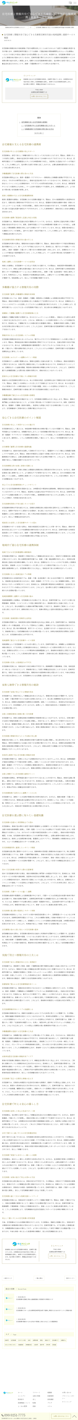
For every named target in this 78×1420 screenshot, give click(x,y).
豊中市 (42, 1344)
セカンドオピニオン (10, 1344)
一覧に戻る (39, 1278)
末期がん (63, 1340)
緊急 (41, 1340)
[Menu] (75, 3)
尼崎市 (7, 1340)
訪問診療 (35, 1340)
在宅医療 (13, 1340)
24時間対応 (29, 1344)
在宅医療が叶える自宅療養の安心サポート (39, 125)
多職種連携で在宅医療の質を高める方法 (39, 129)
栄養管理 (20, 1344)
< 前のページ (8, 1278)
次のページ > (70, 1278)
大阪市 (36, 1344)
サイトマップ (66, 1402)
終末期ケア (55, 1340)
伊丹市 (48, 1344)
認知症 (54, 1344)
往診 (29, 1340)
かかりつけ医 (22, 1340)
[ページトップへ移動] (74, 1416)
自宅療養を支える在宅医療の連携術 (34, 122)
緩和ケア (47, 1340)
